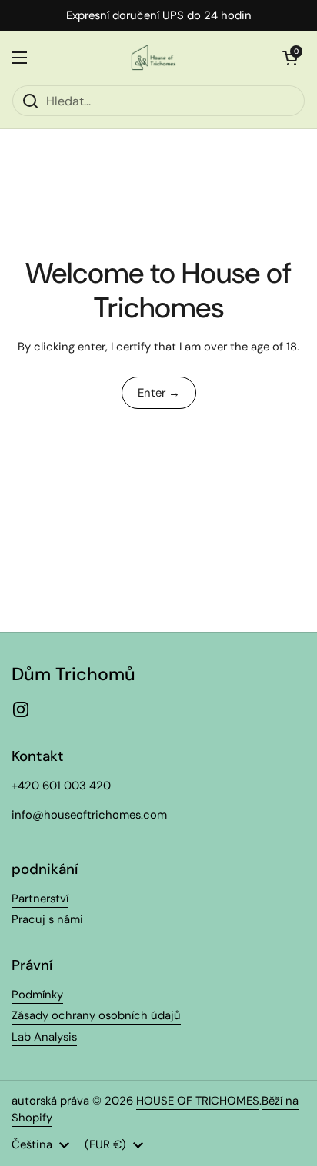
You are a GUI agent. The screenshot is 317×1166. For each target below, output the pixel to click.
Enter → (159, 392)
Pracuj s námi (47, 919)
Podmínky (37, 994)
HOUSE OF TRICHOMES (197, 1100)
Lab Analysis (44, 1037)
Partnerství (40, 898)
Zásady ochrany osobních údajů (96, 1015)
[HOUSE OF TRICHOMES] (155, 57)
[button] (290, 57)
